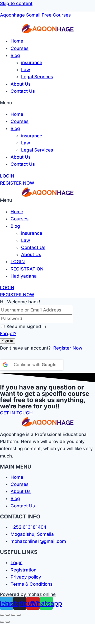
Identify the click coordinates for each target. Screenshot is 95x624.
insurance (31, 62)
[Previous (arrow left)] (2, 622)
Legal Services (37, 76)
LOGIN (18, 261)
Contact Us (23, 91)
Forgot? (8, 333)
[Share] (8, 615)
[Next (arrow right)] (8, 622)
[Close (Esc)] (2, 615)
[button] (47, 102)
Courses (19, 48)
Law (25, 69)
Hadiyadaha (24, 276)
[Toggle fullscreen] (13, 615)
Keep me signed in (26, 326)
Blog (15, 55)
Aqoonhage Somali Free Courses (35, 15)
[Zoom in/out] (19, 615)
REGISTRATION (27, 269)
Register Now (67, 348)
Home (17, 41)
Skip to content (16, 3)
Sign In (7, 341)
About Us (21, 84)
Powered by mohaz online (28, 594)
